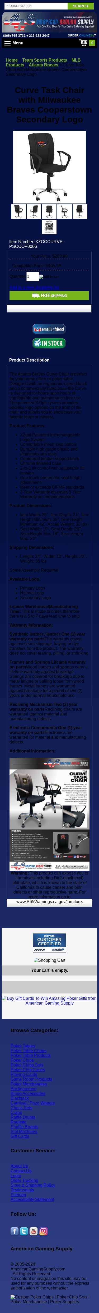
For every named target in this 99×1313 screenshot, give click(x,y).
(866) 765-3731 (14, 36)
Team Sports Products (44, 60)
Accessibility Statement (32, 1199)
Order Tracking (24, 1180)
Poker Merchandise (29, 1084)
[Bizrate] (90, 955)
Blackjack (20, 1098)
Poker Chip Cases (28, 1069)
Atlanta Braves (43, 65)
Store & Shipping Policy (33, 1185)
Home (12, 60)
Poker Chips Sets (27, 1065)
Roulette (18, 1122)
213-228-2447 (39, 36)
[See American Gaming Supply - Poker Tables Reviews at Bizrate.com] (49, 943)
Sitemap (18, 1194)
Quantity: (18, 276)
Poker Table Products (31, 1055)
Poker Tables (23, 1046)
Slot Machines (24, 1131)
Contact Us (21, 1171)
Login (16, 1175)
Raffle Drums (23, 1117)
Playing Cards (24, 1074)
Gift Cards (20, 1136)
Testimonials (22, 1190)
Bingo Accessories (28, 1093)
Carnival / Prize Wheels (33, 1103)
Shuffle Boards (24, 1127)
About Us (19, 1166)
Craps (16, 1112)
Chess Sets (21, 1108)
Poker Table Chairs (28, 1050)
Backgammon (23, 1089)
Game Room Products (31, 1079)
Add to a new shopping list (34, 287)
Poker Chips (22, 1060)
